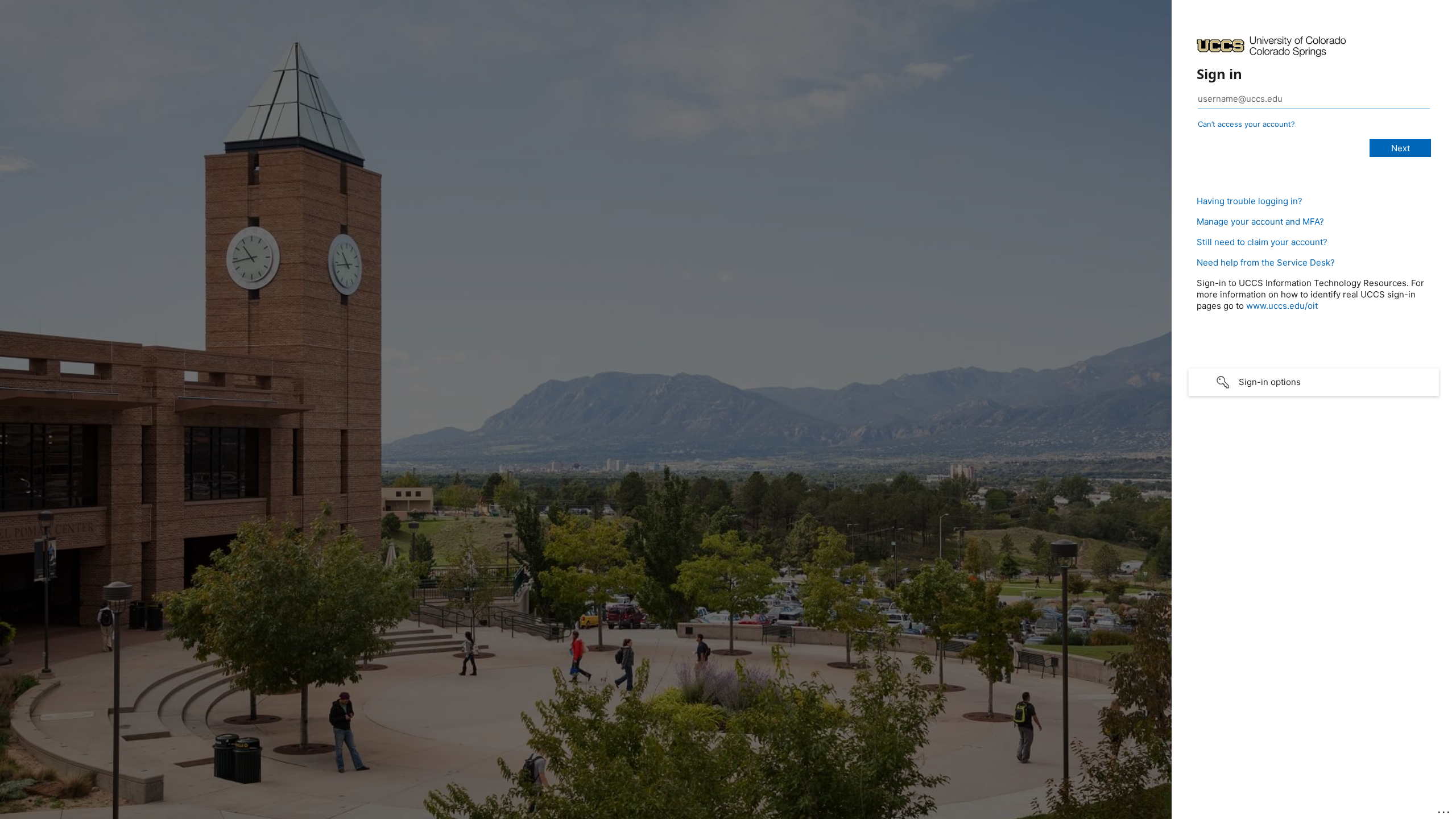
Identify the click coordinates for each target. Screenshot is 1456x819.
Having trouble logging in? (1249, 201)
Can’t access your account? (1246, 124)
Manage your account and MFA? (1260, 221)
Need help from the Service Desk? (1266, 262)
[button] (1314, 382)
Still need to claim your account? (1262, 242)
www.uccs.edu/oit (1282, 305)
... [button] (1444, 809)
